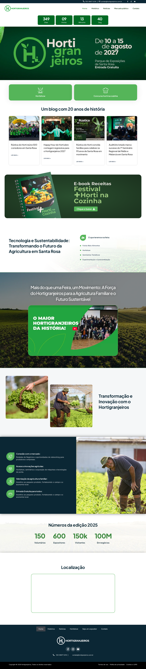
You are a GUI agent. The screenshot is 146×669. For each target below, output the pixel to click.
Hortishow (74, 629)
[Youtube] (134, 1)
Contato (136, 8)
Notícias (106, 8)
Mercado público (121, 8)
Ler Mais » (14, 155)
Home (84, 8)
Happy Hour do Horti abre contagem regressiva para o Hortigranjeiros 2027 (56, 147)
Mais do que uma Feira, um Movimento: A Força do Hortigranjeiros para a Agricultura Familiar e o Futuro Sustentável (73, 293)
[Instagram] (131, 1)
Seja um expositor (89, 629)
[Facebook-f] (127, 1)
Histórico (95, 8)
